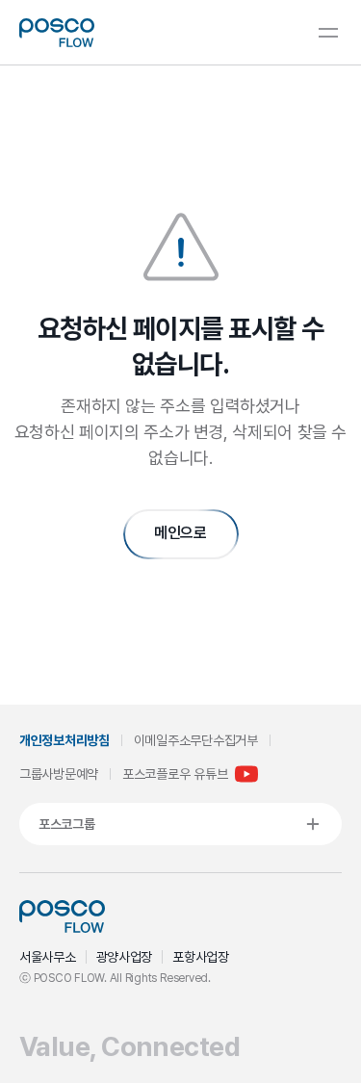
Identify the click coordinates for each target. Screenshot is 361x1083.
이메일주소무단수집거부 (196, 740)
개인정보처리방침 (64, 740)
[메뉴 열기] (328, 32)
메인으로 (180, 533)
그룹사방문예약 (58, 774)
